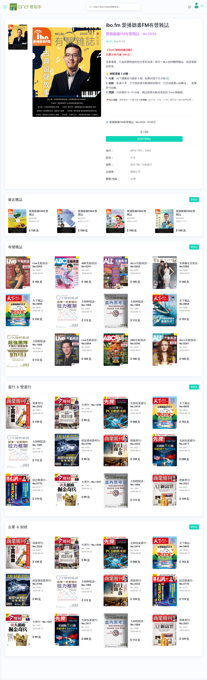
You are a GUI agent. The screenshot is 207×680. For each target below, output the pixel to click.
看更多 (194, 199)
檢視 (17, 221)
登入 (203, 6)
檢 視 (17, 272)
